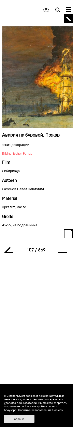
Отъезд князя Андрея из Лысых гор (61, 251)
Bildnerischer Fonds (17, 153)
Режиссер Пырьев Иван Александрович (10, 251)
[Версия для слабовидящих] (46, 10)
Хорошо (19, 419)
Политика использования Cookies (40, 410)
